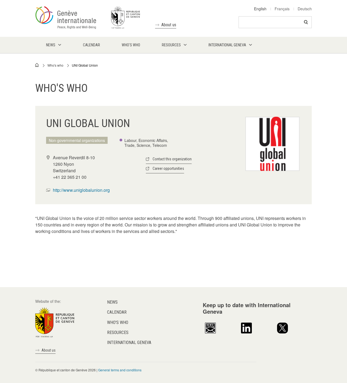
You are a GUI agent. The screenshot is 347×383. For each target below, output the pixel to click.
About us (168, 24)
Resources (117, 332)
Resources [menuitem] (171, 45)
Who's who (55, 65)
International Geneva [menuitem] (227, 45)
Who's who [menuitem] (131, 45)
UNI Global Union (85, 65)
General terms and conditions (120, 370)
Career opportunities (168, 168)
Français (282, 8)
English (260, 8)
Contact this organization (172, 159)
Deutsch (305, 8)
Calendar (117, 312)
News (112, 302)
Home (37, 65)
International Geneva (129, 342)
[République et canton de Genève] (54, 321)
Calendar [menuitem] (91, 45)
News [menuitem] (50, 45)
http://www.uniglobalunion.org (81, 190)
